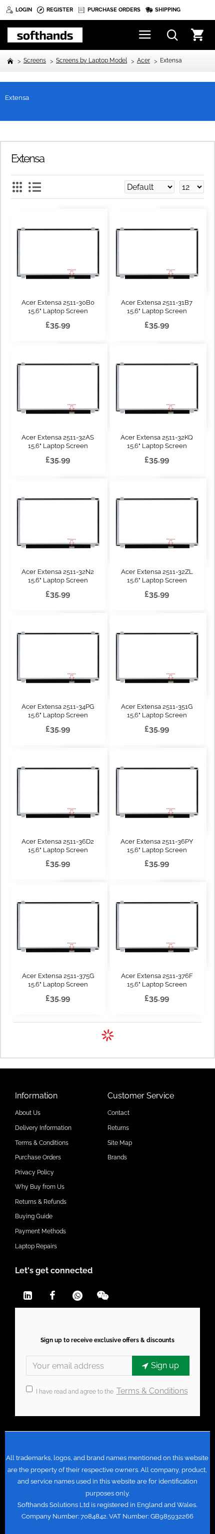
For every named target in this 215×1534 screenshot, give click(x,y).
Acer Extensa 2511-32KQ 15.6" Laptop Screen (156, 442)
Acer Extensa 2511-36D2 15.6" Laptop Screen (58, 846)
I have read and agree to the (112, 1391)
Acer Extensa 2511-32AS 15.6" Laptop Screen (58, 442)
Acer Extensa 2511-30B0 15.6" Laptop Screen (58, 307)
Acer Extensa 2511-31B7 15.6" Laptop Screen (156, 307)
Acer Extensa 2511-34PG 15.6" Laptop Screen (58, 711)
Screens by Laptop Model (91, 60)
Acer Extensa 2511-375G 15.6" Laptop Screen (58, 980)
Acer (143, 60)
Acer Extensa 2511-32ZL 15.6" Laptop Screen (157, 576)
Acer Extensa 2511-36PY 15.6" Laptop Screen (156, 846)
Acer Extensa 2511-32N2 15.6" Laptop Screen (58, 576)
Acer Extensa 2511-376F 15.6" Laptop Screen (157, 980)
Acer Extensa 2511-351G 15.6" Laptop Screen (156, 711)
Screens (35, 60)
